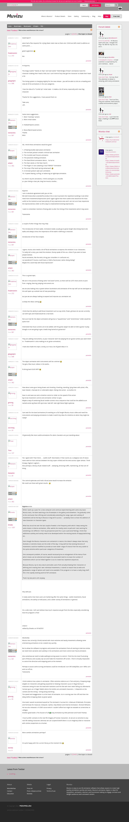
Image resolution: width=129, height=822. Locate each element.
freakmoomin (12, 53)
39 (12, 405)
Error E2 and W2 (104, 41)
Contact (9, 791)
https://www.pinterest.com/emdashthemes (112, 156)
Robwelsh (11, 473)
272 (13, 56)
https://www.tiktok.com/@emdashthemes (112, 167)
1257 (13, 527)
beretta (10, 748)
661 (13, 135)
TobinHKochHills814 (110, 152)
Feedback (14, 30)
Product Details (60, 16)
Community (85, 16)
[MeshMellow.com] (25, 806)
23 (12, 430)
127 (13, 453)
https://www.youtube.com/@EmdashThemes (112, 176)
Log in (84, 5)
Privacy (49, 788)
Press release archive (34, 791)
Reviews (29, 794)
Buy (107, 16)
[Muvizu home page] (14, 15)
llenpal (110, 74)
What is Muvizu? (46, 16)
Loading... (12, 774)
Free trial (116, 16)
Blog (93, 16)
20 (12, 476)
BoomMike (111, 57)
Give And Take (104, 77)
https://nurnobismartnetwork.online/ (112, 141)
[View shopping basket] (120, 8)
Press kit (30, 788)
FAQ (42, 26)
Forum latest (104, 27)
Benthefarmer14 (113, 38)
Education (10, 794)
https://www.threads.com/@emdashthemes (112, 162)
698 (13, 83)
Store (69, 16)
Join (95, 5)
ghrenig (10, 403)
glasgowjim (12, 81)
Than (9, 450)
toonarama (11, 133)
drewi (110, 97)
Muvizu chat (104, 131)
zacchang (11, 428)
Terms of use (51, 791)
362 (13, 166)
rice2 (110, 114)
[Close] (97, 1)
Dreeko (10, 525)
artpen (10, 163)
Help (99, 16)
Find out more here (89, 1)
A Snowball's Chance (106, 60)
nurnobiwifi (116, 137)
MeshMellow (11, 788)
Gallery (76, 16)
